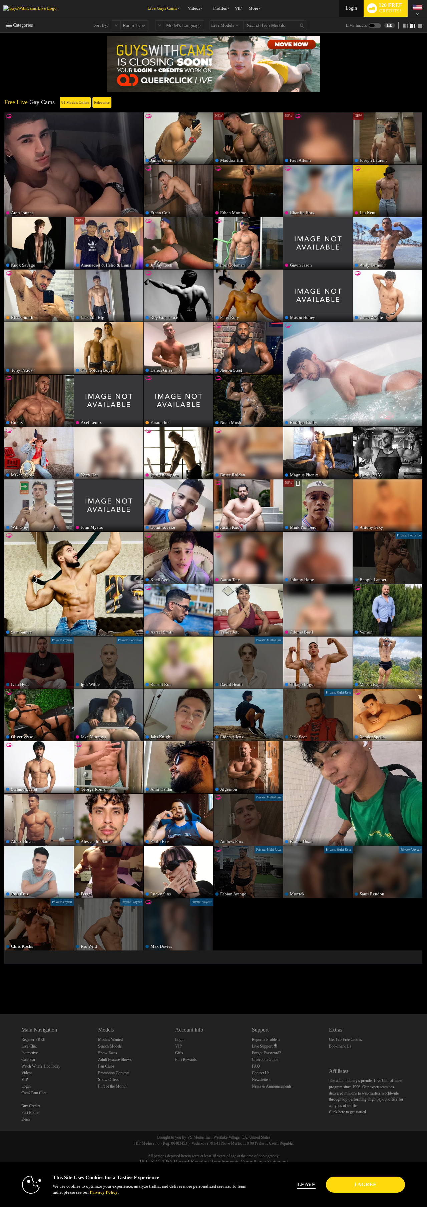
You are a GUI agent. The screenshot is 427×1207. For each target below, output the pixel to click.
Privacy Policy (104, 1192)
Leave (306, 1184)
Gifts (179, 1053)
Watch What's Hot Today (40, 1066)
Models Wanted (110, 1039)
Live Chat (29, 1046)
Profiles (220, 8)
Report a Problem (266, 1039)
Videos (194, 8)
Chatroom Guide (265, 1059)
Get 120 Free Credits (345, 1039)
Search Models (110, 1046)
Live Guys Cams (162, 8)
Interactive (29, 1053)
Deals (25, 1119)
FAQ (256, 1066)
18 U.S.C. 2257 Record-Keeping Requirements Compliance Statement (213, 1162)
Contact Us (261, 1073)
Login (351, 8)
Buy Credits (30, 1106)
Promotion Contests (113, 1073)
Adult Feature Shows (115, 1059)
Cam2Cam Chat (33, 1093)
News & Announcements (272, 1086)
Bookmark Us (340, 1046)
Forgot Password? (266, 1053)
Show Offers (108, 1079)
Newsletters (261, 1079)
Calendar (28, 1059)
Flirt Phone (30, 1112)
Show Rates (107, 1053)
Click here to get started (347, 1112)
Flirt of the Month (112, 1086)
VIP (238, 8)
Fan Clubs (106, 1066)
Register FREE (33, 1039)
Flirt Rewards (186, 1059)
